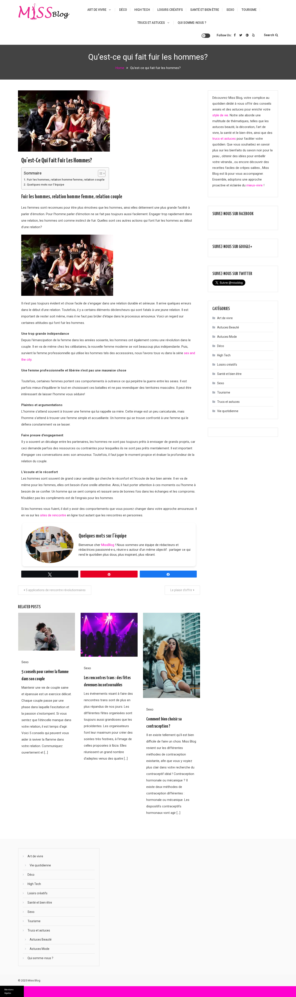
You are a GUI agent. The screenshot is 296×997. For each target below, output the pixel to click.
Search (269, 35)
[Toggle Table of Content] (99, 173)
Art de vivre (96, 9)
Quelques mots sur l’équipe (45, 184)
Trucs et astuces (151, 22)
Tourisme (249, 9)
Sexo (230, 9)
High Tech (142, 9)
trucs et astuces (224, 139)
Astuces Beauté (228, 327)
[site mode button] (206, 36)
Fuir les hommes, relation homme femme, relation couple (65, 179)
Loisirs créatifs (170, 9)
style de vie (220, 115)
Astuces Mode (227, 336)
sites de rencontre (53, 515)
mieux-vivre (254, 185)
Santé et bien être (204, 9)
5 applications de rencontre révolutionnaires (56, 590)
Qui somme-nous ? (192, 22)
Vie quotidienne (227, 411)
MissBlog (107, 545)
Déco (123, 9)
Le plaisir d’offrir (181, 590)
